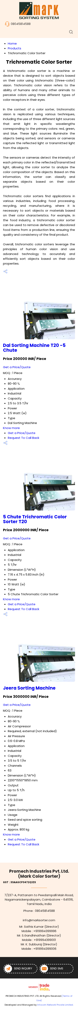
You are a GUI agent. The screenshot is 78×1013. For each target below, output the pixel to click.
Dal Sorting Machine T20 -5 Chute (34, 347)
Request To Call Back (23, 438)
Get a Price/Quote (17, 367)
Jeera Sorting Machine (29, 688)
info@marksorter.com (39, 920)
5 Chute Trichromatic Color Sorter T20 (35, 519)
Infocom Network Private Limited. (55, 1004)
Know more (11, 428)
